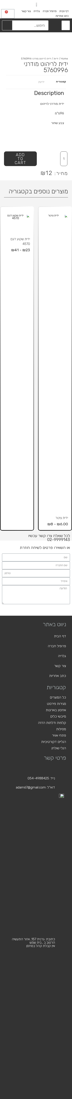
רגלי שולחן (58, 748)
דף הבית (64, 11)
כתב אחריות (62, 16)
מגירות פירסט (56, 703)
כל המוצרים (58, 697)
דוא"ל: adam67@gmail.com (35, 787)
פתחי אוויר (59, 735)
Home (64, 58)
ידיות (56, 58)
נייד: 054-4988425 (41, 778)
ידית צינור (61, 518)
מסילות (61, 729)
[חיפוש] (7, 25)
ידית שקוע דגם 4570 (20, 241)
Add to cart (20, 158)
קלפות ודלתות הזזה (52, 723)
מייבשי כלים (58, 716)
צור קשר (26, 11)
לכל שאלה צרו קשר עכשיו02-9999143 (49, 537)
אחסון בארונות (56, 710)
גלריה (37, 11)
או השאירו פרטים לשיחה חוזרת (45, 547)
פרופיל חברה (50, 11)
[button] (65, 25)
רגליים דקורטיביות (53, 742)
